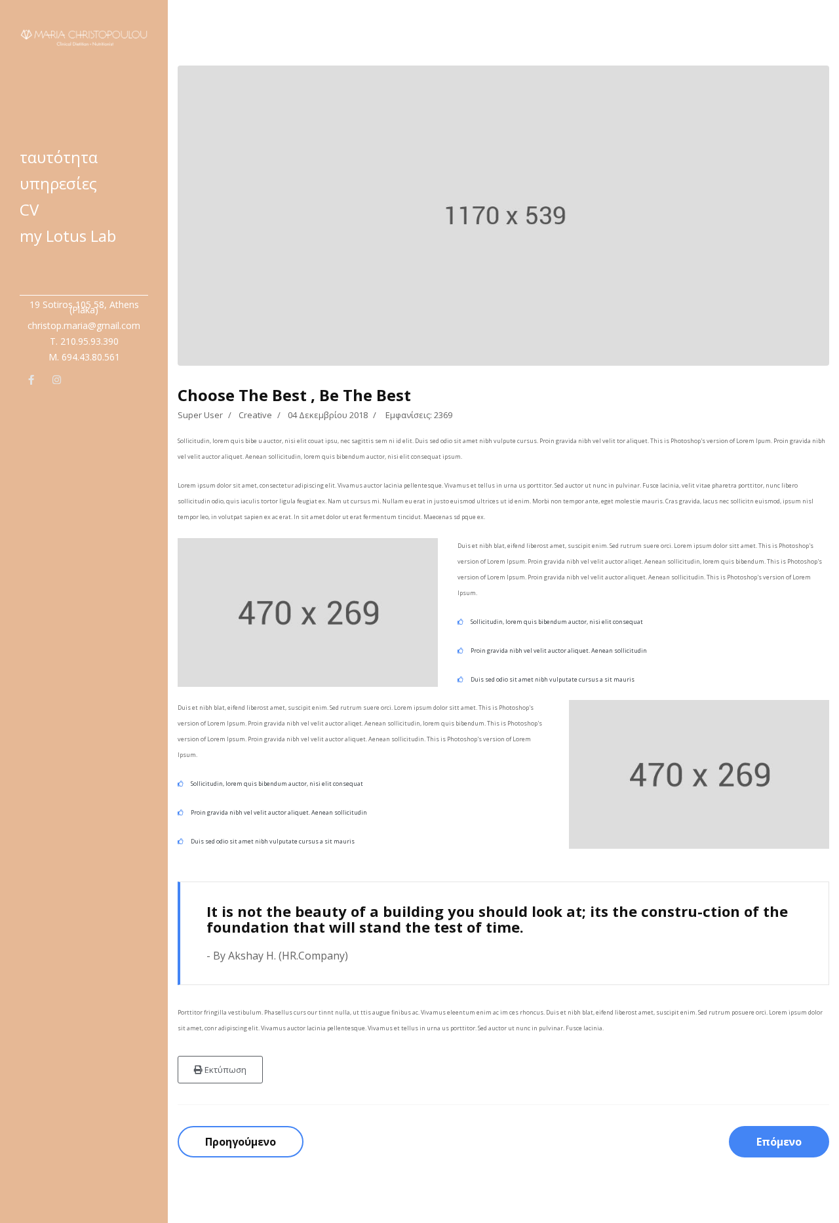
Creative (255, 415)
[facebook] (31, 381)
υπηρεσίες (58, 183)
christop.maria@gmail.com (84, 325)
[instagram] (56, 381)
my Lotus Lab (68, 235)
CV (29, 209)
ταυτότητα (59, 157)
